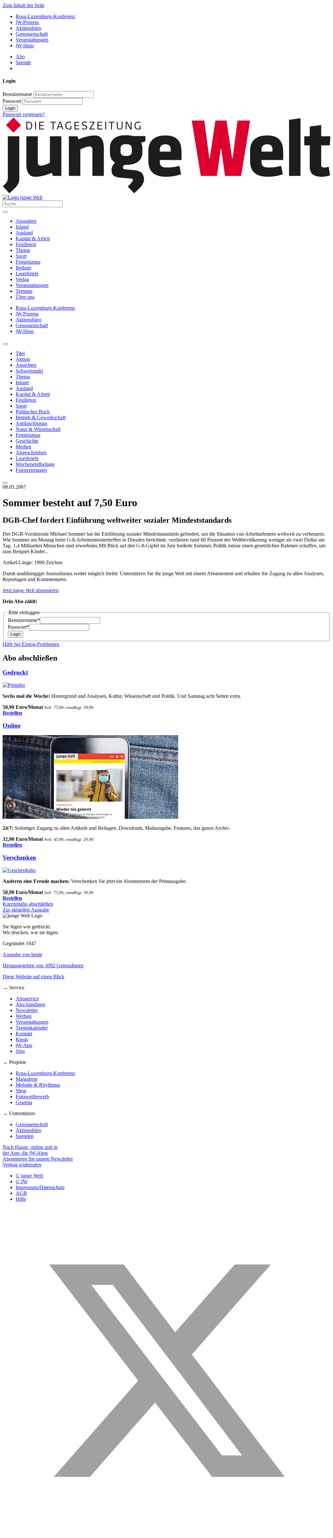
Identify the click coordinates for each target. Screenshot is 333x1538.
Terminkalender (32, 1028)
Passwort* (18, 627)
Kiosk (22, 1039)
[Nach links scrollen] (5, 344)
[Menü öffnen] (5, 212)
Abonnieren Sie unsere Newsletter (38, 1159)
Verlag (22, 279)
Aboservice (27, 998)
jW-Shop (25, 45)
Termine (24, 291)
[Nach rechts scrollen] (5, 483)
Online (11, 725)
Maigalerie (26, 1079)
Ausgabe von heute (22, 954)
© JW (22, 1181)
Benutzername (17, 94)
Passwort (12, 101)
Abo (20, 56)
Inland (22, 227)
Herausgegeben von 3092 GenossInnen (43, 965)
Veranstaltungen (32, 39)
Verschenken (19, 857)
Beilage (23, 267)
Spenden (24, 1136)
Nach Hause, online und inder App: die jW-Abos (30, 1150)
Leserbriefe (27, 273)
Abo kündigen (30, 1004)
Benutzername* (24, 620)
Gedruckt (15, 672)
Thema (23, 250)
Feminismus (28, 262)
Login (10, 108)
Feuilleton (26, 244)
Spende (23, 62)
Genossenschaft (32, 34)
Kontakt (24, 1033)
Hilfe (21, 1199)
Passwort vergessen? (24, 114)
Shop (21, 1090)
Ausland (24, 232)
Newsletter (27, 1010)
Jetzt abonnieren (31, 590)
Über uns (25, 297)
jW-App (24, 1045)
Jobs (20, 1051)
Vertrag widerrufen (22, 1164)
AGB (21, 1193)
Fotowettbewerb (32, 1096)
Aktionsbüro (28, 28)
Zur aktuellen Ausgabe (26, 909)
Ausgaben (26, 221)
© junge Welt (29, 1175)
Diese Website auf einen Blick (33, 976)
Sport (21, 256)
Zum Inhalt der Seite (24, 5)
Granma (24, 1102)
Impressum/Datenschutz (40, 1187)
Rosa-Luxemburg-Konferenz (45, 16)
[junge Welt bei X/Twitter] (166, 1532)
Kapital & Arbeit (33, 238)
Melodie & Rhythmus (38, 1085)
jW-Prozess (27, 22)
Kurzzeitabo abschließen (28, 904)
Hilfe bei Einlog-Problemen (31, 644)
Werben (24, 1016)
